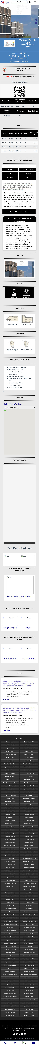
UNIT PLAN (28, 173)
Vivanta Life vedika (28, 658)
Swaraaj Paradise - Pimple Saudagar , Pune (16, 597)
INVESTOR (34, 1025)
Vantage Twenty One (10, 628)
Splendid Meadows (10, 658)
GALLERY (10, 173)
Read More (6, 699)
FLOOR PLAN (27, 178)
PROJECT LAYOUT (28, 169)
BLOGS (13, 1028)
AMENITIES (10, 178)
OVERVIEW (10, 169)
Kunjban (28, 628)
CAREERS (7, 1028)
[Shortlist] (28, 19)
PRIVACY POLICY (16, 1030)
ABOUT (8, 1025)
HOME (3, 1025)
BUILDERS (21, 1025)
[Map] (28, 22)
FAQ (29, 1025)
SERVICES (14, 1025)
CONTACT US (19, 1028)
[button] (22, 434)
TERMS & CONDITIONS (29, 1028)
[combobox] (19, 2)
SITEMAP (24, 1030)
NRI (25, 1025)
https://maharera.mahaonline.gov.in (23, 76)
